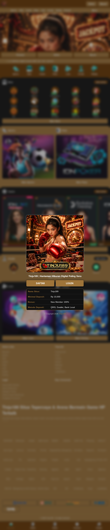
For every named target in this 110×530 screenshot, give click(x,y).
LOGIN (69, 283)
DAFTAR (40, 283)
